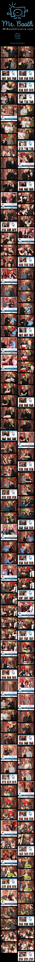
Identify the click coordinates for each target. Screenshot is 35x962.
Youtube (17, 38)
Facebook (17, 37)
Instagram (17, 35)
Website (17, 33)
